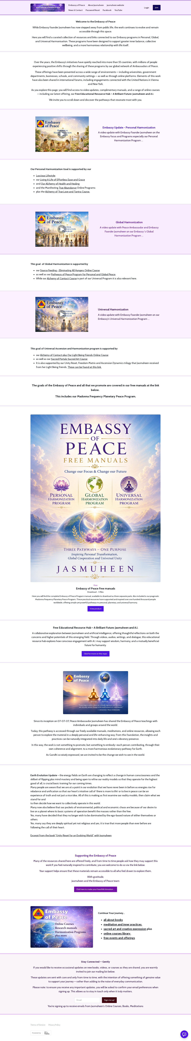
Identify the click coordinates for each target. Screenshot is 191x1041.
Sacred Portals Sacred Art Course (69, 359)
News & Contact (75, 10)
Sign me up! (109, 1000)
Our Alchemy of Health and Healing (60, 183)
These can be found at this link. (85, 367)
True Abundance (67, 187)
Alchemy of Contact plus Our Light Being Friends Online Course (74, 355)
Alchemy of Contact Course (62, 278)
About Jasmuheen (96, 5)
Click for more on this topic (95, 653)
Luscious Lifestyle (45, 175)
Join (156, 7)
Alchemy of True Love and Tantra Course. (67, 191)
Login (146, 7)
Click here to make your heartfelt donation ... (95, 889)
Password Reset (93, 10)
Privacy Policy (54, 1025)
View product (95, 608)
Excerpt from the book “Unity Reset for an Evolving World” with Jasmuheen (71, 835)
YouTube (118, 10)
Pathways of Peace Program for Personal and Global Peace (83, 274)
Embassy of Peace (77, 5)
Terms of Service (37, 1025)
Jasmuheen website (115, 5)
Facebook (107, 10)
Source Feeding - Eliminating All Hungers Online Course (70, 270)
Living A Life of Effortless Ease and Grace (62, 179)
